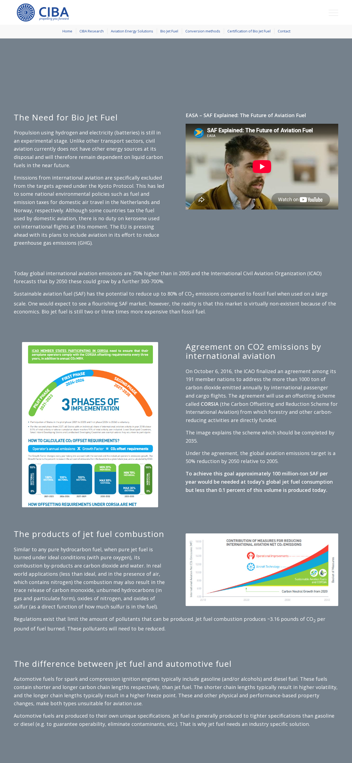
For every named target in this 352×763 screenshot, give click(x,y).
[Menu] (331, 12)
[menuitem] (331, 12)
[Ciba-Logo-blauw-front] (45, 12)
